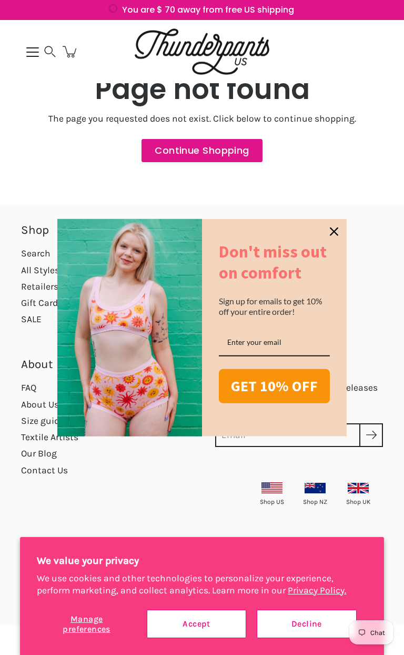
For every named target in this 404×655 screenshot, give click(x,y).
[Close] (334, 231)
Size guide (42, 420)
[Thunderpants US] (202, 51)
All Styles (40, 270)
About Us (40, 404)
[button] (50, 51)
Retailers (39, 286)
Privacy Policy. (317, 590)
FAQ (28, 387)
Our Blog (39, 453)
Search (35, 253)
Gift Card (39, 302)
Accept (196, 624)
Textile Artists (49, 437)
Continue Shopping (202, 150)
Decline (306, 624)
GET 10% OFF (274, 385)
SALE (31, 319)
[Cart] (70, 51)
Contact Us (44, 470)
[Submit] (371, 435)
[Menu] (32, 52)
